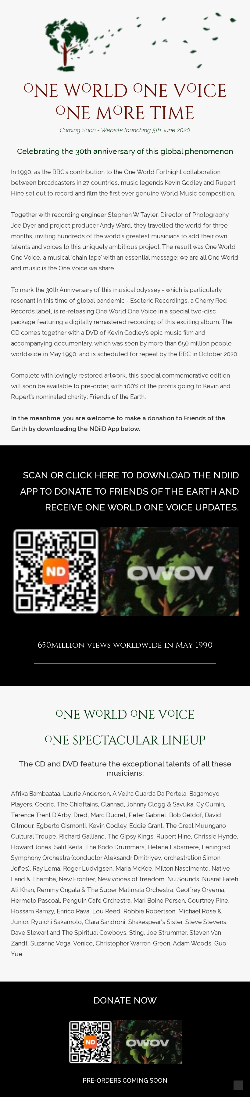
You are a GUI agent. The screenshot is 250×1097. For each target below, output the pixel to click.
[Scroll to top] (238, 1085)
